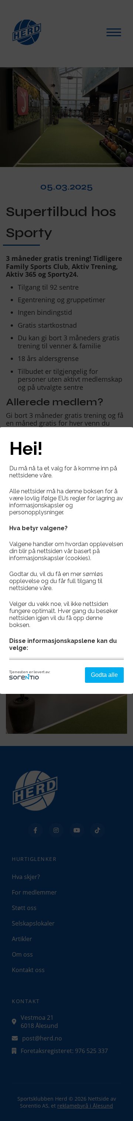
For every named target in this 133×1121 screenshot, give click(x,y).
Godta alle (104, 675)
